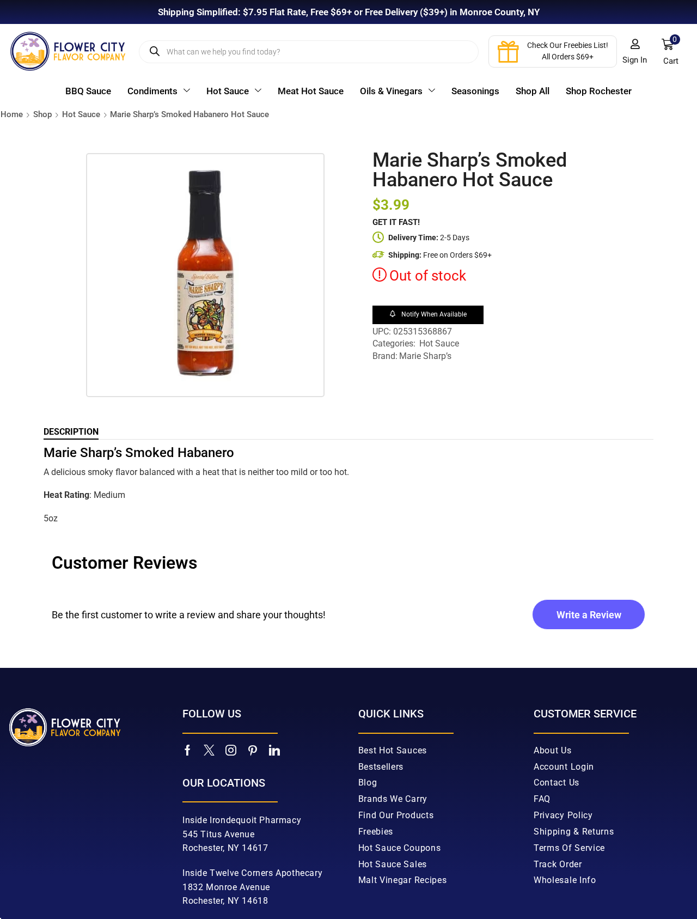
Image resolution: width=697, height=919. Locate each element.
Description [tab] (71, 432)
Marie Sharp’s (425, 356)
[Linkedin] (274, 750)
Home (12, 114)
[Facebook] (187, 750)
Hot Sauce (81, 114)
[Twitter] (209, 750)
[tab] (71, 432)
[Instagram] (230, 750)
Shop (42, 114)
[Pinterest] (252, 750)
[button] (635, 51)
